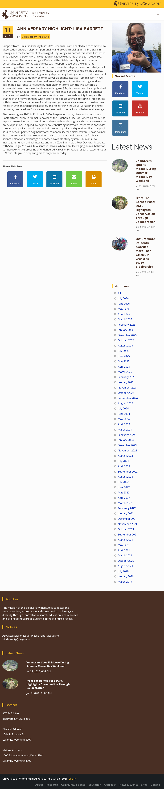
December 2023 (127, 445)
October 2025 (126, 340)
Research (52, 784)
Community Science (73, 784)
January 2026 (126, 330)
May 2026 (123, 309)
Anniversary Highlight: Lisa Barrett (60, 28)
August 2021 (125, 540)
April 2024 (124, 424)
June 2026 (124, 303)
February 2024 (126, 435)
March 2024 (125, 429)
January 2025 (126, 382)
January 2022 (126, 513)
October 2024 (126, 393)
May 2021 (123, 545)
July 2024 (123, 408)
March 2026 (125, 319)
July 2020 (123, 571)
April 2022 (124, 498)
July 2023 (123, 461)
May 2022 (123, 492)
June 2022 (124, 487)
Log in (72, 778)
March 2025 (125, 372)
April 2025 (124, 366)
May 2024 (123, 419)
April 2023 (124, 466)
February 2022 (127, 508)
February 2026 (126, 324)
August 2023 (125, 456)
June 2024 (124, 414)
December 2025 (127, 335)
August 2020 (125, 566)
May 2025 (123, 361)
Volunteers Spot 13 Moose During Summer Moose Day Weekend (146, 171)
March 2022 (125, 503)
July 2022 (123, 482)
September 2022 (128, 471)
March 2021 (125, 555)
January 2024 (126, 440)
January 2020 (126, 576)
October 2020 (126, 560)
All (119, 293)
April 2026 (124, 314)
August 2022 (125, 476)
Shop (144, 784)
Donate (155, 784)
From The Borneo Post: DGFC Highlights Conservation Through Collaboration (146, 210)
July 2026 (123, 298)
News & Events (128, 784)
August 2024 (125, 403)
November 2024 (127, 387)
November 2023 (127, 450)
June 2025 (124, 356)
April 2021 (124, 550)
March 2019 (125, 581)
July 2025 (123, 351)
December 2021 (127, 518)
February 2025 (126, 377)
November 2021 (127, 524)
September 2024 (128, 398)
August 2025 (125, 345)
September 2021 (128, 534)
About (39, 784)
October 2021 (126, 529)
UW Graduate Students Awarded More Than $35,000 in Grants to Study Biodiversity (145, 253)
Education (95, 784)
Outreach (110, 784)
